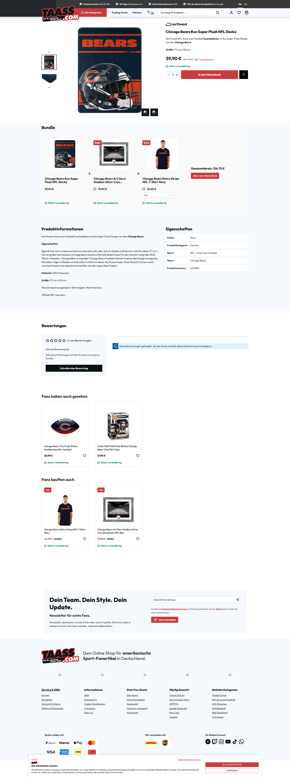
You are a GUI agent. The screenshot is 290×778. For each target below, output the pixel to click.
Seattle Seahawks (178, 708)
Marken (136, 12)
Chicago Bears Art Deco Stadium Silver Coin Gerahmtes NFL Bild (117, 531)
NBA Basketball (220, 712)
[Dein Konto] (231, 12)
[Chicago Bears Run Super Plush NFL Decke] (65, 155)
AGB (218, 609)
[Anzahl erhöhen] (177, 74)
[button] (36, 759)
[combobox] (185, 12)
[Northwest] (176, 24)
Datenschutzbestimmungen (189, 760)
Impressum (89, 708)
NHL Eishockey (219, 704)
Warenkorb (132, 712)
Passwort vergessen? (137, 708)
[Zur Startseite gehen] (60, 14)
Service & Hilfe (51, 690)
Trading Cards (120, 12)
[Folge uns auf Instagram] (221, 741)
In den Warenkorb (209, 74)
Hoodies (173, 717)
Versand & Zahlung (51, 704)
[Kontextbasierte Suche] (150, 12)
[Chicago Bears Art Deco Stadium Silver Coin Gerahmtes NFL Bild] (114, 155)
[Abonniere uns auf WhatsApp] (241, 741)
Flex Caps (174, 712)
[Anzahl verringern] (169, 74)
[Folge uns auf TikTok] (234, 741)
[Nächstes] (154, 112)
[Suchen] (217, 12)
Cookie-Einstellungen (94, 704)
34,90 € (151, 189)
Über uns (88, 712)
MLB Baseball (219, 708)
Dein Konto (132, 695)
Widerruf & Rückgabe (52, 708)
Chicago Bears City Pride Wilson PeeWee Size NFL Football (61, 448)
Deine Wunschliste (136, 699)
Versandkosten (206, 59)
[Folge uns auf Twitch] (214, 741)
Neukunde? (132, 704)
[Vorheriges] (145, 112)
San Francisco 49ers (179, 699)
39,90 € (49, 189)
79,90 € (102, 189)
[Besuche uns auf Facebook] (208, 741)
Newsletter (47, 699)
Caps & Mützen (177, 695)
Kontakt (45, 695)
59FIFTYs (173, 704)
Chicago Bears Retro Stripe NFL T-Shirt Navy (64, 531)
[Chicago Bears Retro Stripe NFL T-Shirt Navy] (162, 155)
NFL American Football (223, 699)
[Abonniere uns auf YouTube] (228, 741)
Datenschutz (90, 699)
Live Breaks (217, 717)
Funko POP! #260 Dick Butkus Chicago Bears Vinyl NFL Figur (117, 448)
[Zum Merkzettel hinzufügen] (243, 74)
